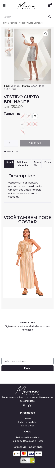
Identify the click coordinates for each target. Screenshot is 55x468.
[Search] (50, 17)
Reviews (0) (38, 163)
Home (4, 23)
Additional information (22, 163)
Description (12, 162)
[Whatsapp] (29, 406)
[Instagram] (24, 406)
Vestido (13, 23)
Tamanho (12, 113)
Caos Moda (38, 86)
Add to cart (35, 143)
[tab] (9, 164)
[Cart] (49, 5)
